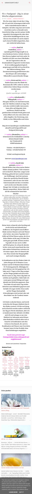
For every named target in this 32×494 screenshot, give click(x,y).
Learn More (13, 492)
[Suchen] (30, 3)
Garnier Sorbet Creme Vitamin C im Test (12, 467)
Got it (21, 492)
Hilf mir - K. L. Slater (6, 439)
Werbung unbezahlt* (18, 18)
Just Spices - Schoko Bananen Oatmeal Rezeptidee (4, 363)
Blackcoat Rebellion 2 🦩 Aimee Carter (27, 361)
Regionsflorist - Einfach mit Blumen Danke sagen (21, 362)
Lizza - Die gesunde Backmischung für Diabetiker (10, 363)
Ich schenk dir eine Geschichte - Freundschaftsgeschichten (15, 363)
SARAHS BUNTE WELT (12, 2)
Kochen (9, 18)
